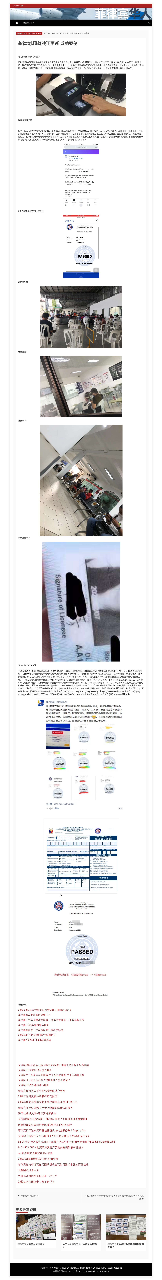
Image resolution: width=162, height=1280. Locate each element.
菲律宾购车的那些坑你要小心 (34, 1015)
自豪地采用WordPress (63, 1271)
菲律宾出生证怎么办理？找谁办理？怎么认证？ (44, 1080)
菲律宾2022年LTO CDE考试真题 (34, 1040)
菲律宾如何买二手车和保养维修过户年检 (40, 1030)
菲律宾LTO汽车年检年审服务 (33, 1025)
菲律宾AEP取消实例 (29, 1195)
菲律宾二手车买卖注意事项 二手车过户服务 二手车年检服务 (51, 1020)
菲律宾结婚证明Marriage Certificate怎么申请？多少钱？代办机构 (53, 1065)
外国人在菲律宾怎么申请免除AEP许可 (80, 1245)
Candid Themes (102, 1271)
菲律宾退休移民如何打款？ (31, 1244)
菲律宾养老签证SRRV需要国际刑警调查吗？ (126, 1245)
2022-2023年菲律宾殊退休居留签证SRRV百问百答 (45, 1010)
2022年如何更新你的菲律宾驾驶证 (37, 1035)
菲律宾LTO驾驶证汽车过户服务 (35, 1070)
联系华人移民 (29, 23)
